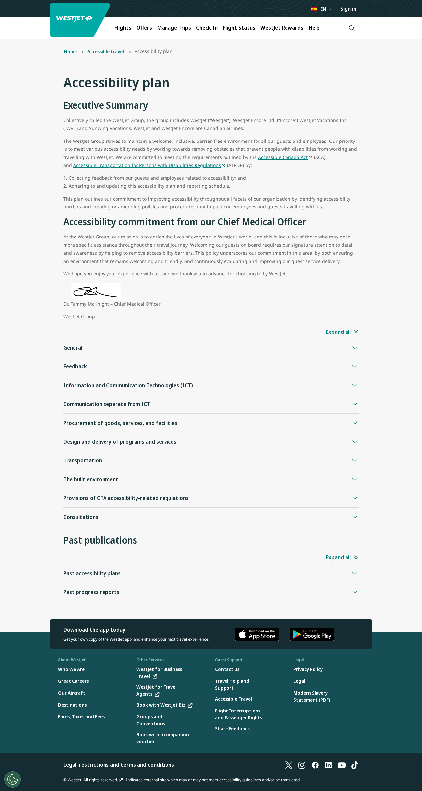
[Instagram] (302, 764)
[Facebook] (315, 764)
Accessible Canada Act (283, 157)
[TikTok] (355, 764)
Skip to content (6, 13)
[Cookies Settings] (12, 779)
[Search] (352, 28)
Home (70, 51)
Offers (144, 27)
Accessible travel (105, 51)
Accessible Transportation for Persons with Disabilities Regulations (147, 165)
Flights (122, 27)
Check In (207, 27)
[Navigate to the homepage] (81, 20)
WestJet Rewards (281, 27)
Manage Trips (174, 27)
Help (314, 27)
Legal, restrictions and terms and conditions (118, 764)
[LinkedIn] (328, 764)
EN (323, 9)
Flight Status (239, 27)
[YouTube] (342, 764)
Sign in (348, 8)
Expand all (338, 331)
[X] (289, 764)
